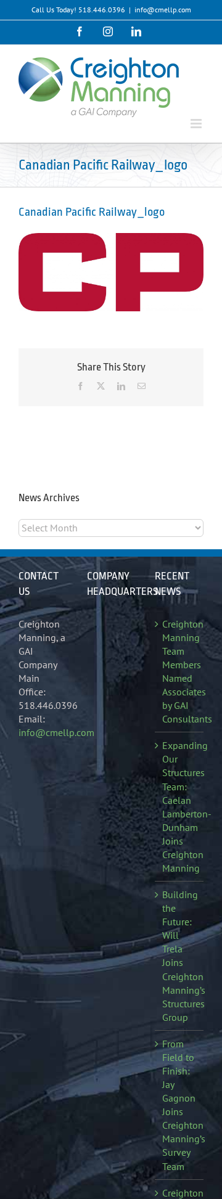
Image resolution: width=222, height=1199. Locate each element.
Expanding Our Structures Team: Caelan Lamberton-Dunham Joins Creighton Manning (179, 806)
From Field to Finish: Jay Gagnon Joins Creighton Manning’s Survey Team (179, 1104)
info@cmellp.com (162, 9)
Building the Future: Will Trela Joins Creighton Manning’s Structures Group (179, 955)
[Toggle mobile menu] (197, 123)
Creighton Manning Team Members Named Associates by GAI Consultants (179, 672)
